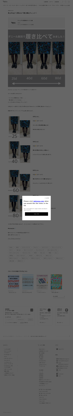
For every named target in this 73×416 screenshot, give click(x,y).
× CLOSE (47, 198)
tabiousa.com (38, 201)
